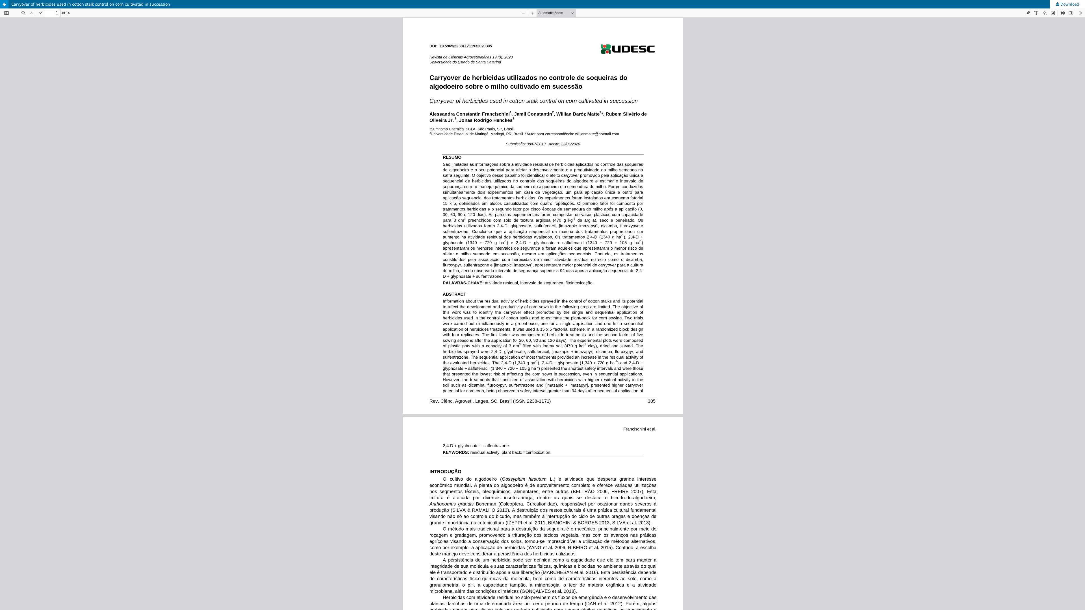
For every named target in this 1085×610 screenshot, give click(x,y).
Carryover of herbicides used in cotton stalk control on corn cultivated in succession (90, 4)
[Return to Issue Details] (4, 4)
